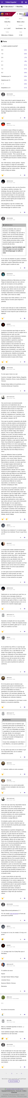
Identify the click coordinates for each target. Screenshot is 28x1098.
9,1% (25, 65)
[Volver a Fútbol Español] (2, 2)
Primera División (12, 1096)
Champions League (22, 1096)
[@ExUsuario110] (3, 615)
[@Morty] (3, 526)
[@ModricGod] (3, 182)
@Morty (8, 525)
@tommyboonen (10, 396)
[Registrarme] (26, 2)
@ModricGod (10, 181)
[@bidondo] (3, 678)
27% (25, 57)
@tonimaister (10, 94)
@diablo (9, 324)
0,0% (25, 50)
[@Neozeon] (3, 998)
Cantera (22, 1094)
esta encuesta (14, 913)
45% (25, 61)
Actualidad (6, 1094)
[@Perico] (3, 124)
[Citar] (24, 117)
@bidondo (9, 677)
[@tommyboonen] (3, 397)
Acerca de (18, 1091)
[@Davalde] (3, 1021)
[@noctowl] (3, 544)
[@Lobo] (3, 638)
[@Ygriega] (3, 781)
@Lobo (8, 637)
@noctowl (9, 543)
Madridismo (4, 1096)
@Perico (9, 123)
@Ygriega (9, 780)
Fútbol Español (11, 2)
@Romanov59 (10, 964)
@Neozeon (9, 997)
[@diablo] (3, 325)
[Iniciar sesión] (22, 2)
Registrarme (14, 1081)
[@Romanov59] (3, 965)
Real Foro (13, 1091)
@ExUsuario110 (10, 614)
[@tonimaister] (3, 95)
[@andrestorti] (3, 274)
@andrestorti (10, 273)
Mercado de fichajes (14, 1094)
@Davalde (9, 1020)
